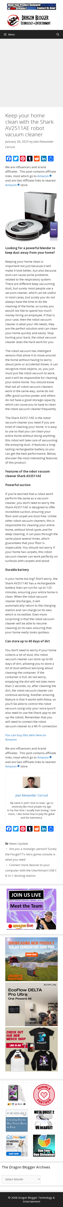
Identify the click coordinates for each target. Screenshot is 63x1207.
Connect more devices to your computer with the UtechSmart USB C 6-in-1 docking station (31, 870)
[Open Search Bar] (58, 34)
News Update (18, 844)
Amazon (43, 176)
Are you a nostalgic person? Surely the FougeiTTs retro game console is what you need (31, 854)
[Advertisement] (31, 72)
